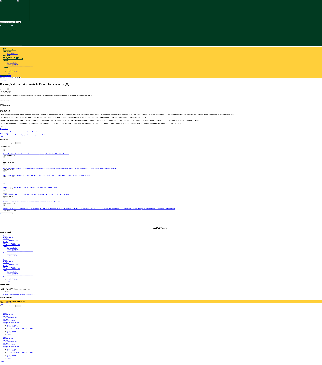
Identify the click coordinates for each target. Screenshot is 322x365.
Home (5, 236)
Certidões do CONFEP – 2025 (11, 245)
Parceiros (5, 242)
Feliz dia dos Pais (8, 161)
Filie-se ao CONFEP (5, 76)
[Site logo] (8, 20)
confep (11, 89)
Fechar (2, 136)
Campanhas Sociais (12, 63)
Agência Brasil (4, 129)
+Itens (5, 252)
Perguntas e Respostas (9, 243)
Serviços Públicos (11, 70)
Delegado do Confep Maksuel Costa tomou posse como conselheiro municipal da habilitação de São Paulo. (31, 201)
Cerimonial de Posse (12, 54)
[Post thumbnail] (5, 152)
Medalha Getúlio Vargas (13, 64)
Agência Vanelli (9, 302)
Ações (5, 246)
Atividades (6, 239)
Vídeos (8, 73)
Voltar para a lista (4, 133)
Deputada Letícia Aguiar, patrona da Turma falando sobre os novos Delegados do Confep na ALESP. (30, 187)
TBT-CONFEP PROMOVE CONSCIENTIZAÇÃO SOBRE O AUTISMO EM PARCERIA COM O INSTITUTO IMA (36, 194)
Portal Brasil (3, 80)
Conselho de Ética (8, 237)
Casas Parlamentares (12, 71)
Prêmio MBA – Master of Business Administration (20, 66)
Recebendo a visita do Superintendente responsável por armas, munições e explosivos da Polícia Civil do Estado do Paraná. (36, 154)
